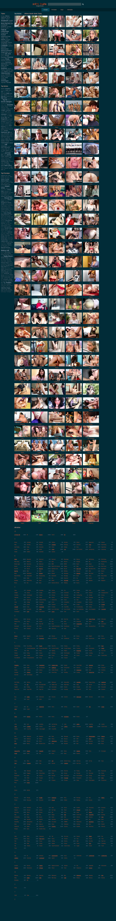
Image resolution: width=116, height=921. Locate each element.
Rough (53, 800)
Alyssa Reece (6, 183)
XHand (8, 76)
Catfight (16, 592)
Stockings (91, 821)
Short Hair (16, 812)
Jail (27, 706)
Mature (103, 736)
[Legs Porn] (57, 281)
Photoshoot (16, 775)
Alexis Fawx (5, 181)
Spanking (54, 819)
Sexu (2, 65)
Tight (77, 841)
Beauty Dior (8, 198)
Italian (40, 699)
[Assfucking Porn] (57, 98)
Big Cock (78, 568)
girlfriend (3, 129)
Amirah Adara (4, 184)
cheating (6, 106)
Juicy (15, 709)
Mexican (66, 738)
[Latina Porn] (39, 465)
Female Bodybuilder (31, 648)
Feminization (91, 648)
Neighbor (54, 751)
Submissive (41, 826)
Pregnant (16, 780)
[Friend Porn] (74, 140)
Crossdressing (79, 606)
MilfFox (10, 52)
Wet (102, 875)
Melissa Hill (5, 250)
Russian (90, 800)
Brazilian (16, 580)
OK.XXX (8, 54)
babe (8, 93)
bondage (3, 103)
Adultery (53, 542)
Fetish (102, 648)
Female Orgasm (67, 648)
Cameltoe (29, 590)
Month (31, 13)
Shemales (70, 9)
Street (53, 824)
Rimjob (15, 800)
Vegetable (91, 865)
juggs (2, 137)
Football (16, 655)
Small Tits (91, 814)
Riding (102, 797)
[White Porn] (57, 479)
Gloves (15, 670)
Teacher (16, 838)
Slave (28, 814)
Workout (90, 877)
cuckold (2, 111)
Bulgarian (103, 580)
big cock (4, 98)
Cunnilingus (16, 611)
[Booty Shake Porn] (22, 182)
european (3, 121)
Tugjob (77, 845)
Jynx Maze (3, 233)
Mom (15, 743)
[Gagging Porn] (22, 493)
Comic (53, 602)
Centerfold (66, 592)
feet (7, 124)
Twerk (102, 845)
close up (3, 107)
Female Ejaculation (43, 648)
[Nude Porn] (22, 508)
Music (102, 743)
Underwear (91, 855)
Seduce (16, 809)
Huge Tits (41, 689)
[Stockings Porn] (39, 338)
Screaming (91, 807)
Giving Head (66, 667)
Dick (102, 621)
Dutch (40, 628)
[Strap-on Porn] (74, 324)
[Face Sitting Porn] (22, 197)
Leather (103, 724)
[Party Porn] (22, 168)
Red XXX (3, 265)
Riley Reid (4, 266)
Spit (89, 819)
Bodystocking (42, 575)
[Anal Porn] (57, 522)
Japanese (41, 706)
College (28, 602)
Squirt (40, 821)
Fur (52, 657)
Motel (53, 743)
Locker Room (104, 726)
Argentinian (103, 547)
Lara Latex (10, 239)
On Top (90, 760)
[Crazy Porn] (91, 493)
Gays (62, 9)
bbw (11, 93)
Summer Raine (4, 281)
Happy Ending (92, 682)
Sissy (65, 812)
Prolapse (53, 780)
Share (65, 809)
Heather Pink (4, 221)
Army (28, 549)
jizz (11, 136)
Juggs (102, 706)
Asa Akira (11, 192)
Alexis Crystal (5, 179)
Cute (65, 611)
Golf (65, 670)
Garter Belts (79, 665)
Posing (90, 777)
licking (7, 140)
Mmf (77, 741)
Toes (15, 843)
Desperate (78, 621)
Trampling (103, 843)
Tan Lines (66, 836)
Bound (40, 578)
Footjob (28, 655)
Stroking (78, 824)
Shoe (90, 809)
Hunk (90, 689)
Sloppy (53, 814)
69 (64, 534)
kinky (5, 137)
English (90, 636)
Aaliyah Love (4, 175)
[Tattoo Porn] (22, 395)
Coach (90, 599)
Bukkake (91, 580)
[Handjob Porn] (39, 281)
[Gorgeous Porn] (74, 225)
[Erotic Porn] (39, 182)
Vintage (41, 868)
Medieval (29, 738)
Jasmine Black (7, 224)
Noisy (90, 751)
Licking (65, 726)
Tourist (77, 843)
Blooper (53, 573)
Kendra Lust (4, 237)
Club (77, 599)
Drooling (16, 628)
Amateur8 (4, 20)
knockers (3, 138)
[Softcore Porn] (91, 508)
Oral (15, 763)
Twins (15, 848)
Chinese (53, 595)
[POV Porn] (91, 267)
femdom (6, 125)
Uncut (65, 855)
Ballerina (28, 561)
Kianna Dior (10, 237)
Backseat (54, 559)
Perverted (91, 773)
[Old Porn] (91, 239)
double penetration (5, 120)
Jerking (65, 706)
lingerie (11, 140)
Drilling (102, 626)
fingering (3, 126)
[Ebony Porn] (22, 83)
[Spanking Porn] (91, 154)
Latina (77, 724)
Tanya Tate (3, 284)
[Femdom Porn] (57, 83)
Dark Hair (66, 619)
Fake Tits (54, 645)
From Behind (17, 657)
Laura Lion (4, 241)
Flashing (53, 653)
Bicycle (28, 568)
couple (11, 108)
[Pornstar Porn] (91, 395)
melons (2, 144)
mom (2, 147)
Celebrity (53, 592)
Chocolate (66, 595)
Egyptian (28, 636)
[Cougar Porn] (39, 27)
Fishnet (16, 653)
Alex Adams (6, 177)
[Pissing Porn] (91, 55)
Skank (77, 812)
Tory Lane (8, 286)
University (29, 858)
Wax (65, 875)
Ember (8, 216)
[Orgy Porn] (74, 112)
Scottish (78, 807)
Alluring (40, 544)
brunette (10, 105)
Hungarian (78, 689)
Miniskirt (28, 741)
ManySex (3, 47)
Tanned (78, 836)
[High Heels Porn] (57, 310)
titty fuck (8, 167)
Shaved (78, 810)
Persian (65, 773)
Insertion (66, 696)
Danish (40, 619)
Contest (103, 602)
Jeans (53, 706)
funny (10, 126)
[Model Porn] (74, 182)
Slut (65, 814)
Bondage (66, 575)
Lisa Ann (9, 243)
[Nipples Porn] (22, 253)
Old (52, 761)
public (5, 154)
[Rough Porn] (22, 112)
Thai (77, 838)
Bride (40, 580)
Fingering (78, 650)
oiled (11, 148)
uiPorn (6, 71)
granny (6, 129)
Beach (77, 563)
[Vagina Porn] (22, 522)
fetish (10, 125)
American (78, 544)
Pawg (15, 773)
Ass (65, 549)
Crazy (28, 606)
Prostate (66, 780)
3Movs (7, 16)
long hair (3, 141)
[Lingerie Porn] (39, 225)
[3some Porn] (57, 41)
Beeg (3, 23)
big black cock (9, 96)
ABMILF (3, 19)
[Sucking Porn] (39, 296)
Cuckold (16, 609)
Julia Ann (9, 232)
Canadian (41, 590)
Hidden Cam (54, 684)
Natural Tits (17, 751)
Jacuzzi (16, 706)
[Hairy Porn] (91, 253)
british (5, 104)
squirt (2, 162)
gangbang (7, 128)
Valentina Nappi (5, 288)
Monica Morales (7, 253)
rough (9, 157)
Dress (77, 626)
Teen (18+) (41, 838)
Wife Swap (54, 877)
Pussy (28, 782)
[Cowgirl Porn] (39, 451)
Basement (29, 563)
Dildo (15, 623)
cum (6, 111)
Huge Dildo (29, 689)
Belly (77, 566)
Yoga (28, 895)
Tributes (28, 845)
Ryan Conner (7, 268)
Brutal (77, 580)
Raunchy (16, 797)
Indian (28, 697)
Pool (53, 777)
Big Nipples (103, 568)
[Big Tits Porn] (39, 508)
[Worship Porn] (91, 366)
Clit (15, 599)
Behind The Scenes (56, 566)
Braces (90, 578)
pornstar (8, 153)
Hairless (28, 682)
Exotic (77, 638)
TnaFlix (3, 70)
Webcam (78, 875)
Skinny (90, 812)
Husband (103, 689)
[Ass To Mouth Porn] (91, 437)
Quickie (28, 790)
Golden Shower (55, 670)
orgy (11, 150)
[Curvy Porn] (91, 98)
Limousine (78, 726)
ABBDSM (3, 17)
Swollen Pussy (42, 828)
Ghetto (102, 665)
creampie (8, 110)
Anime (53, 547)
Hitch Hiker (103, 684)
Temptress (8, 284)
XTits (6, 77)
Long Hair (29, 728)
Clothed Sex (54, 599)
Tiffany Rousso (9, 285)
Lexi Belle (3, 242)
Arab (90, 547)
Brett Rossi (6, 201)
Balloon (40, 561)
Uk (27, 855)
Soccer (40, 817)
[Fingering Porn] (91, 522)
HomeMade (4, 42)
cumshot (4, 114)
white (12, 168)
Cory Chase (7, 213)
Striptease (66, 824)
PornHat (10, 57)
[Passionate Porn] (74, 352)
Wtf (27, 880)
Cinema (28, 597)
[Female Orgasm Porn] (91, 41)
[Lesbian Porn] (74, 83)
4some (53, 534)
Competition (66, 602)
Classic (53, 597)
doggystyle (4, 119)
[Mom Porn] (22, 55)
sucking (8, 164)
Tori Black (3, 286)
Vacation (16, 865)
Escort (15, 638)
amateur (7, 88)
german (11, 128)
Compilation (78, 602)
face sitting (3, 122)
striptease (3, 164)
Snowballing (16, 817)
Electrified (41, 636)
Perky (53, 773)
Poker (15, 777)
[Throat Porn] (91, 380)
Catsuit (28, 592)
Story (15, 824)
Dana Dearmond (5, 214)
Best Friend (103, 566)
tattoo (2, 165)
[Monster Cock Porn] (39, 197)
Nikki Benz (8, 259)
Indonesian (41, 696)
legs (9, 138)
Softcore (78, 817)
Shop (102, 809)
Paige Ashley (3, 261)
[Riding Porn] (57, 366)
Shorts (28, 812)
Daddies (16, 619)
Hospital (78, 686)
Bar (89, 561)
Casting (103, 590)
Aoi (10, 191)
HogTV (7, 41)
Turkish (90, 845)
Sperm (77, 819)
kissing (8, 137)
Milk (15, 741)
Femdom (78, 648)
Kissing (28, 716)
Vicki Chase (3, 291)
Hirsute (90, 684)
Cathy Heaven (8, 207)
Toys (90, 843)
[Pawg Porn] (39, 409)
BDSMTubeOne (4, 22)
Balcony (78, 559)
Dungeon (29, 628)
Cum (40, 609)
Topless (53, 843)
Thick (102, 838)
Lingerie (91, 726)
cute (8, 115)
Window (78, 877)
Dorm (40, 626)
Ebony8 (2, 28)
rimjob (2, 157)
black (9, 100)
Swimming (91, 826)
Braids (102, 578)
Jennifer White (8, 228)
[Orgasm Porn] (57, 154)
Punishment (103, 780)
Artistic (40, 549)
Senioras (8, 62)
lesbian (3, 140)
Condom (91, 602)
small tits (3, 161)
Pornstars (54, 9)
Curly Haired (42, 611)
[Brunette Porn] (39, 437)
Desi (53, 621)
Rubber (65, 800)
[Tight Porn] (57, 423)
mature (11, 143)
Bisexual (78, 571)
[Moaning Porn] (22, 423)
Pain (15, 770)
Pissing (90, 775)
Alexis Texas (7, 182)
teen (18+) (8, 165)
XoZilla (2, 77)
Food (102, 653)
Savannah (6, 273)
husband (7, 135)
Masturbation (92, 736)
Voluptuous (78, 867)
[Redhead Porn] (57, 253)
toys (11, 167)
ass (2, 91)
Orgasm (29, 763)
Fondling (91, 653)
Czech (77, 611)
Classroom (66, 597)
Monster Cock (42, 743)
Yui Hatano (9, 291)
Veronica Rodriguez (8, 290)
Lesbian (29, 726)
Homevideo (54, 686)
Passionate (103, 770)
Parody (77, 770)
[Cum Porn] (22, 437)
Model (102, 741)
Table (15, 836)
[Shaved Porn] (57, 493)
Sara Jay (3, 270)
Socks (53, 817)
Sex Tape (54, 809)
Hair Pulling (16, 682)
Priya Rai (11, 262)
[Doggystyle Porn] (22, 465)
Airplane (103, 542)
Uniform (16, 858)
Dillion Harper (4, 216)
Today (40, 13)
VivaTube (7, 74)
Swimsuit (103, 826)
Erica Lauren (5, 218)
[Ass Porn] (22, 310)
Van (77, 865)
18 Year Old (17, 534)
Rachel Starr (10, 264)
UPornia (10, 71)
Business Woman (55, 582)
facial (7, 122)
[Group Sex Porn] (74, 154)
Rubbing (78, 800)
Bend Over (91, 566)
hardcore (4, 132)
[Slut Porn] (57, 267)
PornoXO (8, 60)
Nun (40, 753)
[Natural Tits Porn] (91, 197)
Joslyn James (4, 232)
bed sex (9, 94)
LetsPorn (10, 46)
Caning (53, 590)
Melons (40, 738)
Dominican (29, 626)
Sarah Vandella (5, 272)
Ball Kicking (103, 559)
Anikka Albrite (4, 189)
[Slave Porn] (57, 395)
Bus (27, 582)
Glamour (78, 667)
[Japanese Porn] (22, 126)
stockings (6, 162)
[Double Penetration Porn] (91, 211)
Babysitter (29, 559)
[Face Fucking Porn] (91, 451)
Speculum (66, 819)
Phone (102, 773)
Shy (52, 812)
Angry (28, 547)
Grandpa (16, 672)
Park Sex (66, 770)
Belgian (65, 566)
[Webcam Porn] (22, 140)
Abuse (15, 542)
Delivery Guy (17, 621)
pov (2, 155)
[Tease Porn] (74, 395)
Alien (15, 544)
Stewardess (78, 821)
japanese (8, 136)
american (3, 90)
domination (10, 118)
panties (6, 151)
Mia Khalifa (7, 252)
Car (65, 590)
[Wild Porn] (39, 522)
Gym (102, 672)
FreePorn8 (4, 33)
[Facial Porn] (74, 197)
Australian (41, 551)
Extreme (103, 638)
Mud (77, 743)
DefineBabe (4, 25)
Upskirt (53, 858)
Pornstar (66, 778)
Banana (65, 561)
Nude (15, 753)
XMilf (11, 76)
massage (7, 141)
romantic (6, 157)
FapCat (3, 29)
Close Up (29, 599)
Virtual (53, 867)
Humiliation (54, 689)
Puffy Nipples (91, 780)
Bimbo (53, 571)
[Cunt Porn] (57, 508)
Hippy (77, 684)
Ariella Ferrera (4, 192)
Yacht (15, 895)
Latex (65, 724)
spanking (11, 161)
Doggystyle (79, 624)
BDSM (65, 563)
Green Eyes (54, 672)
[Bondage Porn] (74, 493)
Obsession (9, 260)
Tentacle (66, 838)
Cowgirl (16, 607)
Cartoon (78, 590)
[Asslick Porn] (22, 225)
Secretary (103, 807)
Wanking (28, 875)
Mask (53, 736)
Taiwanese (41, 836)
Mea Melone (10, 249)
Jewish (77, 706)
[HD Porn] (74, 409)
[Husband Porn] (39, 366)
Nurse (53, 753)
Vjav (11, 74)
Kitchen (40, 716)
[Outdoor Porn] (39, 112)
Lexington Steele (9, 242)
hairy (2, 130)
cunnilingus (9, 114)
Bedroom (41, 566)
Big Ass (41, 568)
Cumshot (103, 609)
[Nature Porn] (22, 352)
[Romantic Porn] (22, 27)
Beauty (102, 563)
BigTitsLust (9, 23)
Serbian (40, 809)
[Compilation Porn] (91, 126)
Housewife (103, 686)
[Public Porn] (57, 126)
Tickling (53, 841)
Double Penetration (56, 626)
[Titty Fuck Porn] (22, 154)
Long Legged (42, 728)
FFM (28, 650)
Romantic (41, 800)
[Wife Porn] (74, 41)
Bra (77, 578)
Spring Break (29, 821)
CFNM (77, 592)
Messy (53, 738)
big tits (5, 100)
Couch (65, 604)
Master (77, 736)
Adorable (41, 542)
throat (2, 167)
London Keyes (4, 245)
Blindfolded (29, 573)
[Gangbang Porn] (39, 126)
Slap (15, 814)
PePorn (2, 55)
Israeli (28, 699)
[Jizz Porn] (57, 352)
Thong (28, 841)
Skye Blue (6, 278)
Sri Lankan (54, 821)
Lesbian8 (4, 46)
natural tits (7, 147)
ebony (11, 120)
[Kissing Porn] (74, 479)
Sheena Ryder (7, 277)
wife (2, 169)
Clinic (102, 597)
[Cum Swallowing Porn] (39, 83)
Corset (28, 604)
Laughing (91, 724)
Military (102, 738)
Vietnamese (29, 867)
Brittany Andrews (8, 204)
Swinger (16, 828)
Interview (91, 696)
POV (102, 778)
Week (35, 13)
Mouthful (66, 743)
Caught (40, 592)
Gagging (16, 665)
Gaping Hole (55, 665)
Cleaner (78, 597)
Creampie (41, 607)
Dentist (40, 621)
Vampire (66, 865)
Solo (102, 817)
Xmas (15, 887)
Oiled (40, 760)
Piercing (53, 775)
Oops (102, 760)
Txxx (12, 70)
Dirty (28, 623)
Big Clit (65, 568)
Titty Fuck (103, 841)
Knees (53, 716)
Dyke (65, 628)
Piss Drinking (79, 775)
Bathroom (41, 563)
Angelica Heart (9, 188)
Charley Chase (7, 210)
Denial (28, 621)
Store (102, 821)
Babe (15, 559)
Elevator (53, 636)
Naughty (41, 751)
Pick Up (40, 775)
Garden (65, 665)
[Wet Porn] (39, 154)
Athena (3, 196)
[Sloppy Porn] (91, 423)
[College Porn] (74, 366)
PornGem (4, 57)
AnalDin (10, 20)
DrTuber (9, 26)
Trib (15, 845)
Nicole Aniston (5, 257)
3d (27, 534)
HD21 (6, 38)
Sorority (16, 819)
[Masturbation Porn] (57, 225)
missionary (4, 146)
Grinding (66, 672)
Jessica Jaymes (4, 229)
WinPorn (3, 76)
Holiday (28, 686)
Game (28, 665)
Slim (40, 814)
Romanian (29, 800)
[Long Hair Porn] (74, 296)
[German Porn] (57, 296)
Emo (65, 636)
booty (6, 103)
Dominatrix (16, 626)
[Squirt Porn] (74, 27)
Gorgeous (78, 670)
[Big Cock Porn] (74, 508)
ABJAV (8, 17)
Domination (103, 623)
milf (6, 144)
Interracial (78, 697)
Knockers (66, 716)
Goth (90, 670)
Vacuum (28, 865)
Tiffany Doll (3, 285)
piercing (2, 153)
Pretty (28, 780)
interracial (3, 136)
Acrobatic (29, 542)
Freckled (66, 655)
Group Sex (91, 672)
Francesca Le (4, 219)
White (28, 878)
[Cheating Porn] (22, 41)
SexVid (6, 65)
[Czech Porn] (39, 69)
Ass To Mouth (79, 549)
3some (3, 88)
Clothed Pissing (42, 599)
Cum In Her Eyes (55, 609)
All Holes (28, 544)
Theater (90, 838)
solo (7, 161)
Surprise (66, 826)
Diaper (90, 621)
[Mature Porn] (91, 296)
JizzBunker (4, 44)
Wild (65, 878)
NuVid (2, 54)
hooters (11, 133)
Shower (40, 812)
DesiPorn (3, 26)
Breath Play (29, 580)
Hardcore (103, 682)
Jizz (90, 706)
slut (9, 160)
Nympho (78, 753)
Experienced (91, 638)
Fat (89, 645)
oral (4, 150)
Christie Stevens (4, 211)
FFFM (15, 650)
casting (2, 106)
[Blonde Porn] (57, 451)
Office (28, 760)
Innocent (53, 696)
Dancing (28, 619)
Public (77, 780)
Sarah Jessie (9, 270)
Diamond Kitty (8, 215)
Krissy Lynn (4, 238)
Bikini (40, 571)
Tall (52, 836)
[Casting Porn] (57, 55)
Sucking (53, 826)
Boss (15, 578)
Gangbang (41, 665)
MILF (90, 739)
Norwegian (103, 751)
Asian (53, 549)
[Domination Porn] (74, 380)
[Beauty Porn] (39, 324)
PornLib (3, 60)
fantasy (2, 124)
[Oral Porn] (57, 239)
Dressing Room (92, 626)
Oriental (53, 763)
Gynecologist (29, 674)
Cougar (78, 604)
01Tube (3, 16)
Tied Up (65, 841)
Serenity (7, 274)
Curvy (53, 611)
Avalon (2, 198)
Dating (77, 619)
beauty (5, 94)
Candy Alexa (10, 205)
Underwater (78, 855)
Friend (90, 655)
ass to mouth (7, 91)
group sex (11, 129)
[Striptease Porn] (57, 69)
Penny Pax (9, 261)
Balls (53, 561)
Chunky (103, 595)
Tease (28, 838)
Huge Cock (16, 689)
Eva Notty (11, 218)
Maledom (41, 736)
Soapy (28, 817)
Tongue (40, 843)
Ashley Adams (4, 193)
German (91, 665)
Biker (28, 571)
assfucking (3, 93)
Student (103, 824)
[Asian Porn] (39, 168)
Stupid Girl (16, 826)
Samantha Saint (7, 269)
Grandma (103, 670)
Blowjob (78, 573)
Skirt (102, 812)
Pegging (28, 773)
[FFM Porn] (74, 310)
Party (90, 770)
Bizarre (102, 571)
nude (6, 148)
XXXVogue (4, 81)
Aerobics (66, 542)
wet (9, 168)
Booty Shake (104, 575)
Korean (78, 716)
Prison (40, 780)
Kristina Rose (10, 238)
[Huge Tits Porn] (22, 366)
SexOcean (4, 64)
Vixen (65, 867)
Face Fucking (17, 645)
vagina (2, 168)
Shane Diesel (8, 276)
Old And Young (67, 760)
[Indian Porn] (91, 281)
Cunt (28, 611)
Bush (40, 582)
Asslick (15, 551)
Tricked (40, 845)
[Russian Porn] (22, 296)
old (1, 150)
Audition (28, 551)
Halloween (54, 682)
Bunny (15, 582)
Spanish (41, 819)
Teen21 (9, 68)
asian (10, 90)
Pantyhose (54, 770)
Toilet (28, 843)
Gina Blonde (8, 220)
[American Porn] (74, 253)
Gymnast (16, 674)
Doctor (65, 623)
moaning (9, 146)
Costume (53, 604)
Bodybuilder (29, 575)
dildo (9, 117)
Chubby (90, 595)
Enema (77, 636)
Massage (66, 736)
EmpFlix (7, 28)
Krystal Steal (4, 239)
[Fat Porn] (22, 98)
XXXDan (3, 79)
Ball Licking (16, 561)
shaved (3, 160)
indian (10, 135)
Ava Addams (8, 196)
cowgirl (3, 110)
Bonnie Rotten (4, 199)
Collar (15, 602)
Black (15, 573)
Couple (103, 604)
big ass (3, 96)
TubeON (8, 70)
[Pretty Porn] (91, 352)
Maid (15, 736)
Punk (15, 782)
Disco (53, 623)
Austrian (53, 551)
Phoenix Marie (5, 262)
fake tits (11, 122)
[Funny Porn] (39, 41)
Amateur (54, 544)
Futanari (66, 657)
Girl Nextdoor (42, 667)
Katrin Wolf (7, 235)
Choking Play (79, 595)
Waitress (16, 875)
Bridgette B (4, 202)
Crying (90, 606)
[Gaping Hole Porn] (39, 253)
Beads (90, 563)
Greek (40, 672)
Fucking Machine (30, 657)
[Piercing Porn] (39, 211)
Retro (65, 797)
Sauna (65, 807)
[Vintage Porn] (39, 310)
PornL (7, 59)
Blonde (41, 573)
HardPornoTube (5, 36)
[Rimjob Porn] (91, 83)
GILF (15, 667)
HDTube (8, 39)
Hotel (90, 686)
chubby (10, 106)
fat (5, 124)
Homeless (41, 686)
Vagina (40, 865)
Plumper (103, 775)
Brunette (66, 580)
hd (9, 132)
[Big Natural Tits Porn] (74, 338)
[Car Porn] (57, 465)
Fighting (53, 650)
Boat (102, 573)
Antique (65, 547)
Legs (15, 726)
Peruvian (78, 773)
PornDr (7, 55)
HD (27, 684)
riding (10, 156)
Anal (90, 544)
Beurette (16, 568)
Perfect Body (42, 773)
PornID (3, 59)
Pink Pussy (66, 775)
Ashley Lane (6, 195)
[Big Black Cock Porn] (91, 69)
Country (90, 604)
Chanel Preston (5, 209)
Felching (16, 648)
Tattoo (90, 836)
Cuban (102, 606)
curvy (4, 115)
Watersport (54, 875)
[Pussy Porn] (74, 522)
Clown (65, 599)
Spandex (29, 819)
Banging (78, 561)
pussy (9, 155)
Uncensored (54, 855)
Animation (41, 547)
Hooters (65, 686)
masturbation (5, 143)
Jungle (28, 709)
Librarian (53, 726)
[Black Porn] (74, 98)
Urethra (65, 858)
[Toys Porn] (57, 338)
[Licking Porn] (74, 423)
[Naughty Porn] (91, 409)
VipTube (3, 74)
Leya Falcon (3, 243)
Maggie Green (6, 246)
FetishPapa (5, 31)
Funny (40, 657)
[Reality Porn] (39, 98)
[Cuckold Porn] (57, 112)
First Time (103, 650)
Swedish (78, 826)
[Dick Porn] (74, 239)
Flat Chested (66, 653)
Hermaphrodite (42, 684)
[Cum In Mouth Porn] (91, 112)
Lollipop (16, 728)
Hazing (15, 684)
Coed (102, 599)
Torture (65, 843)
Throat (40, 841)
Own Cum (78, 763)
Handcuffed (66, 682)
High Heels (66, 684)
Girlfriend (54, 667)
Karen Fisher (7, 234)
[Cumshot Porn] (39, 267)
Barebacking (104, 561)
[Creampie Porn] (39, 55)
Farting (77, 645)
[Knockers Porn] (91, 168)
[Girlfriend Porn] (39, 395)
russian (2, 158)
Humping (66, 689)
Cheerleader (29, 595)
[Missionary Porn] (91, 225)
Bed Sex (28, 566)
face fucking (8, 121)
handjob (6, 130)
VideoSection (5, 73)
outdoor (2, 151)
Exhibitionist (66, 638)
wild (4, 169)
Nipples (78, 751)
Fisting (28, 653)
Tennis (53, 838)
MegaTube (4, 52)
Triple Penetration (55, 845)
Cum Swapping (92, 609)
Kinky (15, 716)
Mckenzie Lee (4, 249)
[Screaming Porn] (74, 465)
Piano (28, 775)
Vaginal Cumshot (55, 865)
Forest (53, 655)
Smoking (103, 814)
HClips (3, 38)
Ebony (15, 636)
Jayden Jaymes (7, 226)
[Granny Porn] (74, 267)
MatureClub (4, 49)
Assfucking (103, 549)
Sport (102, 819)
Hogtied (16, 686)
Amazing (66, 544)
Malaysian (29, 736)
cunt (2, 115)
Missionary (54, 741)
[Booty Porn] (91, 182)
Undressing (104, 855)
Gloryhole (103, 667)
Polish (28, 777)
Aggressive (91, 542)
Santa (40, 807)
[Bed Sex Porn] (91, 310)
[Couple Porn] (57, 437)
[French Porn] (91, 338)
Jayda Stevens (4, 225)
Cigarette (16, 597)
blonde (3, 102)
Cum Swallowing (79, 609)
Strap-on (41, 824)
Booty (90, 575)
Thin (15, 841)
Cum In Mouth (67, 609)
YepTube (3, 82)
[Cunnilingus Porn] (57, 380)
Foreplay (41, 655)
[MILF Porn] (74, 451)
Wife (40, 878)
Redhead (54, 797)
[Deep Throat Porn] (57, 409)
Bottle (28, 578)
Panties (40, 770)
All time (26, 13)
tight (5, 167)
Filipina (65, 650)
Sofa (65, 817)
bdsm (2, 94)
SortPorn (4, 68)
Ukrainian (41, 855)
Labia (15, 724)
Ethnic (28, 638)
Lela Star (10, 241)
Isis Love (8, 223)
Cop (15, 604)
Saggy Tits (16, 807)
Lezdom (41, 726)
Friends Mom (104, 655)
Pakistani (29, 770)
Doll (89, 623)
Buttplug (66, 582)
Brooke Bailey (4, 205)
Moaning (91, 741)
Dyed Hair (54, 628)
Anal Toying (16, 547)
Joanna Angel (7, 230)
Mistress (66, 741)
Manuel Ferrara (5, 247)
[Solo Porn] (39, 140)
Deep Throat (92, 619)
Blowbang (66, 573)
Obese (15, 760)
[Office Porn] (22, 380)
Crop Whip (66, 606)
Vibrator (16, 868)
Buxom (77, 582)
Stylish (28, 826)
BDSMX (10, 22)
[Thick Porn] (39, 352)
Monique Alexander (5, 254)
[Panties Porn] (39, 423)
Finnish (90, 650)
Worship (103, 877)
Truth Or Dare (67, 845)
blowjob (9, 102)
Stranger (28, 824)
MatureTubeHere (6, 50)
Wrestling (16, 880)
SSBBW (65, 821)
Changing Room (104, 592)
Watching (41, 875)
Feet (102, 646)
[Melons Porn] (91, 465)
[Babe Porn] (74, 281)
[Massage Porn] (22, 69)
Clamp (40, 597)
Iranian (102, 696)
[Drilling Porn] (22, 239)
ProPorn (3, 62)
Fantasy (65, 645)
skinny (6, 160)
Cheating (16, 595)
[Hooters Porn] (39, 239)
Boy (52, 578)
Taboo (28, 836)
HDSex (3, 39)
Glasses (90, 667)
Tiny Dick (91, 841)
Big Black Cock (55, 568)
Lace (28, 724)
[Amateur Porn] (22, 281)
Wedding (91, 875)
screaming (7, 158)
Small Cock (78, 814)
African (77, 542)
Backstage (66, 559)
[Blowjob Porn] (74, 437)
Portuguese (78, 777)
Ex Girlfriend (54, 638)
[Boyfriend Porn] (91, 479)
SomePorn (4, 67)
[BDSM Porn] (74, 55)
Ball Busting (91, 559)
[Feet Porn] (22, 211)
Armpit (15, 549)
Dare (53, 619)
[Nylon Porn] (22, 451)
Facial (40, 646)
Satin (53, 807)
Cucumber (29, 609)
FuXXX (3, 35)
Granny (28, 672)
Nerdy (65, 751)
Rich (90, 797)
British (53, 580)
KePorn (9, 44)
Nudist (28, 753)
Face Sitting (29, 645)
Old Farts (78, 760)
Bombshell (54, 575)
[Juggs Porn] (22, 324)
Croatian (53, 606)
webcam (6, 168)
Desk (65, 621)
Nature (28, 751)
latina (6, 138)
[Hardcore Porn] (22, 479)
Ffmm (40, 650)
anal (7, 90)
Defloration (103, 619)
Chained (90, 592)
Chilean (40, 595)
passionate (10, 151)
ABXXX (8, 19)
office (9, 148)
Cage (15, 590)
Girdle (28, 667)
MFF (77, 738)
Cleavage (91, 597)
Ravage (28, 797)
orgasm (7, 150)
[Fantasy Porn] (57, 168)
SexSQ (10, 64)
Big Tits (16, 571)
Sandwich (29, 807)
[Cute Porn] (57, 324)
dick (6, 117)
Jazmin (2, 228)
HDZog (2, 41)
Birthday (66, 571)
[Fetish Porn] (57, 27)
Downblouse (66, 626)
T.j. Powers (7, 282)
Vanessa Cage (4, 289)
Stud (90, 824)
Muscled (90, 743)
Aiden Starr (7, 176)
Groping (78, 672)
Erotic (102, 636)
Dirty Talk (41, 623)
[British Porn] (39, 479)
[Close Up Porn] (74, 168)
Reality (40, 797)
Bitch (90, 571)
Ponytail (41, 777)
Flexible (78, 653)
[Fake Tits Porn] (22, 409)
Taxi (102, 836)
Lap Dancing (54, 724)
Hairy (40, 682)
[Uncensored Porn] (57, 140)
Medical (16, 738)
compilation (3, 108)
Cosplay (41, 604)
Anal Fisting (103, 544)
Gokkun (40, 670)
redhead (7, 156)
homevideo (6, 133)
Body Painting (17, 575)
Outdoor (66, 763)
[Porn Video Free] (40, 4)
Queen (15, 790)
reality (2, 156)
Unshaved (41, 858)
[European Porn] (39, 380)
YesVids (8, 82)
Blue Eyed (91, 573)
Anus (77, 547)
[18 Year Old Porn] (22, 338)
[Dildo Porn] (74, 126)
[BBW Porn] (74, 211)
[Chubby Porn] (91, 27)
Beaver (15, 566)
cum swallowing (7, 112)
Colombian (41, 602)
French (77, 655)
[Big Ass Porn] (39, 493)
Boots (77, 575)
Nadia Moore (8, 256)
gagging (2, 128)
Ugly (15, 855)
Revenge (78, 797)
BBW (53, 563)
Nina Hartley (3, 260)
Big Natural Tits (92, 568)
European (41, 638)
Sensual (28, 809)
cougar (7, 108)
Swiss (28, 828)
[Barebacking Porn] (91, 324)
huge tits (3, 135)
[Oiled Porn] (57, 197)
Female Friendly (55, 648)
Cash (90, 590)
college (6, 107)
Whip (15, 877)
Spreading (16, 821)
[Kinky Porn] (22, 267)
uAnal (2, 71)
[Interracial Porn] (91, 140)
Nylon (65, 753)
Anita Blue (6, 191)
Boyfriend (66, 578)
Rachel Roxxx (4, 264)
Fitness (40, 653)
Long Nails (54, 728)
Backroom (41, 559)
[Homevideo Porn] (74, 69)
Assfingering (91, 549)
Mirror (40, 741)
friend (7, 126)
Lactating (41, 724)
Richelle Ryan (9, 265)
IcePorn (10, 42)
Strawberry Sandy (7, 279)
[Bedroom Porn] (57, 211)
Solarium (91, 817)
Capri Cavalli (4, 206)
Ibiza (15, 696)
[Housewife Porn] (57, 182)
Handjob (78, 682)
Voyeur (90, 868)
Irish (15, 699)
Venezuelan (103, 865)
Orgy (40, 763)
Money (28, 743)
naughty (2, 148)
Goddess (29, 670)
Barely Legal (17, 563)
